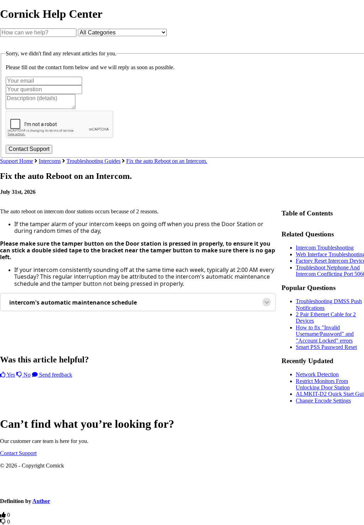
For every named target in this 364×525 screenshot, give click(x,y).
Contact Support (18, 453)
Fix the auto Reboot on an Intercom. (166, 161)
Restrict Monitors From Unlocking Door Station (323, 384)
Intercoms (50, 161)
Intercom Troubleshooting (325, 248)
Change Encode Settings (323, 401)
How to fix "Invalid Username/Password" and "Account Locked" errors (325, 334)
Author (41, 501)
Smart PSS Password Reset (326, 347)
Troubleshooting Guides (93, 161)
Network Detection (317, 374)
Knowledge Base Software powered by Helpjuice (182, 487)
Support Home (16, 161)
